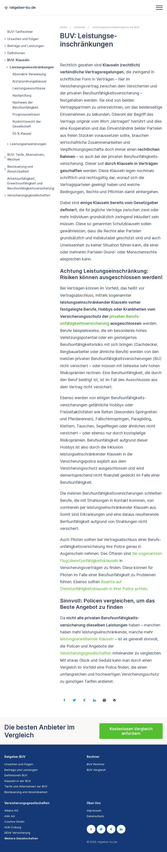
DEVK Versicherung (17, 832)
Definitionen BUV (15, 775)
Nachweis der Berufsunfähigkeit (25, 104)
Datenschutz (95, 816)
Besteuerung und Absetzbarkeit (20, 169)
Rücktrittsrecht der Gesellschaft (26, 124)
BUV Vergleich (96, 770)
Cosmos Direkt (14, 821)
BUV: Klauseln (18, 60)
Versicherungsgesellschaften (28, 195)
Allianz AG (11, 810)
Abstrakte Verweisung (29, 74)
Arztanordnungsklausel (29, 81)
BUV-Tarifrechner (20, 32)
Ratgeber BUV (14, 756)
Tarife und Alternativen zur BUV (25, 786)
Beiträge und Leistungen (25, 46)
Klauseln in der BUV (17, 781)
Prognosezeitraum (26, 114)
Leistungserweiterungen (28, 144)
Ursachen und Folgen (22, 39)
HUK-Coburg (12, 827)
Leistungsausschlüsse (28, 88)
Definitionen (16, 53)
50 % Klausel (21, 133)
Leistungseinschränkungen (32, 67)
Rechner (93, 756)
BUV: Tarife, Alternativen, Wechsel (26, 157)
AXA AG (9, 816)
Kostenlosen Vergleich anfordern (131, 731)
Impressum (94, 810)
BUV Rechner (96, 764)
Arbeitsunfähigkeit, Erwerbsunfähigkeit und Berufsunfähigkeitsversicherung (30, 183)
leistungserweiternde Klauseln (87, 639)
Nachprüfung (21, 95)
